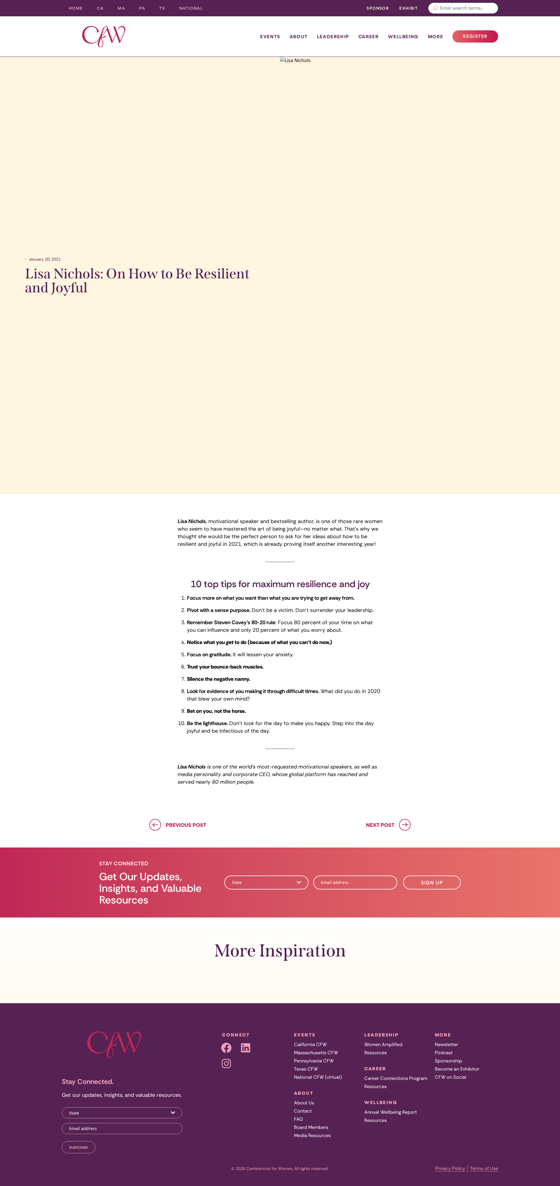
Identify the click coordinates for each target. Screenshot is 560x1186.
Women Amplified (383, 1044)
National (194, 9)
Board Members (311, 1127)
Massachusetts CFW (316, 1053)
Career (368, 36)
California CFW (310, 1044)
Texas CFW (306, 1069)
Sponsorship (448, 1061)
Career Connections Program (395, 1078)
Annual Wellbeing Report (390, 1112)
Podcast (444, 1053)
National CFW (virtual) (318, 1077)
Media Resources (312, 1135)
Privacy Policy (450, 1168)
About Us (304, 1103)
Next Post (380, 824)
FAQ (298, 1119)
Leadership (333, 36)
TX (165, 9)
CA (104, 9)
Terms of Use (484, 1168)
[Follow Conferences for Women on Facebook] (226, 1048)
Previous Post (186, 824)
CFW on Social (450, 1077)
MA (125, 9)
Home (76, 8)
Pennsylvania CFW (314, 1061)
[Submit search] (435, 8)
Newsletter (446, 1044)
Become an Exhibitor (457, 1069)
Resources (375, 1053)
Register (480, 38)
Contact (303, 1111)
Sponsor (378, 8)
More (435, 36)
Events (270, 36)
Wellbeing (403, 36)
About (299, 36)
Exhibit (408, 8)
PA (145, 9)
